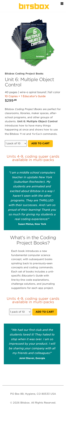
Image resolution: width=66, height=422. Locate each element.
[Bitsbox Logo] (33, 5)
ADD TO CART (40, 143)
